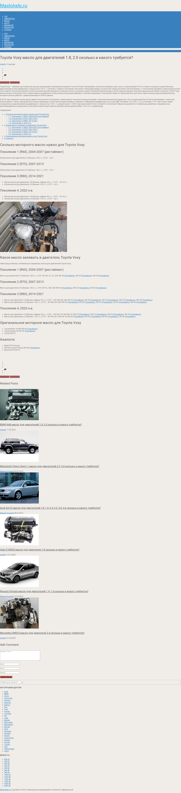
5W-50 (7, 772)
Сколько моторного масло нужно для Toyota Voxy (26, 114)
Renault (7, 733)
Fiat (5, 707)
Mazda (7, 720)
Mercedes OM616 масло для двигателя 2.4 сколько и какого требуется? (42, 632)
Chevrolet (8, 698)
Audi (6, 692)
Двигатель (9, 19)
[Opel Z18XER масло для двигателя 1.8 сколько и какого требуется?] (90, 530)
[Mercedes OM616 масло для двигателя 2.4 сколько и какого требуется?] (90, 613)
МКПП (7, 21)
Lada (6, 718)
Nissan (7, 727)
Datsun (7, 705)
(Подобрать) (69, 276)
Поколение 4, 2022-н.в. (19, 123)
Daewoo (7, 703)
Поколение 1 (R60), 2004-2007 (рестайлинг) (28, 116)
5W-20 (7, 766)
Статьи (7, 30)
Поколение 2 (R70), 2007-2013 (22, 119)
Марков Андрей (7, 471)
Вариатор (9, 25)
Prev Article (5, 82)
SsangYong (9, 738)
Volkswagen (9, 749)
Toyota (3, 51)
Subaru (7, 740)
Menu (2, 12)
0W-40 (7, 764)
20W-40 (7, 783)
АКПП (6, 23)
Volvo (6, 751)
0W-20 (7, 759)
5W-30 (7, 768)
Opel (6, 729)
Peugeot (7, 731)
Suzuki (7, 742)
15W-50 (7, 781)
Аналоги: (9, 138)
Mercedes (8, 722)
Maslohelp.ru (13, 5)
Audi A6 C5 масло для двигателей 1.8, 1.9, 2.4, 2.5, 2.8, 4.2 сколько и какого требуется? (50, 507)
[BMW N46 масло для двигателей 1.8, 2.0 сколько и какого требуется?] (90, 405)
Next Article (15, 82)
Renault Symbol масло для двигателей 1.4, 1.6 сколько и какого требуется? (44, 591)
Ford (6, 709)
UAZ (6, 747)
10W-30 (7, 775)
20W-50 (7, 786)
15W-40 (7, 779)
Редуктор (9, 27)
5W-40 (7, 770)
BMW (6, 694)
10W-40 (7, 777)
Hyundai (7, 714)
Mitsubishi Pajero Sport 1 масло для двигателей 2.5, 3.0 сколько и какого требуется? (49, 466)
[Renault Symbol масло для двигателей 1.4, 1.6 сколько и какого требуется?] (90, 571)
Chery (6, 696)
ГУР (6, 16)
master (3, 64)
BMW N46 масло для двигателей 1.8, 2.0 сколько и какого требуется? (41, 424)
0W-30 (7, 761)
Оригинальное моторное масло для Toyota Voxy (25, 136)
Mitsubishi (8, 725)
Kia (5, 716)
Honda (7, 711)
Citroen (7, 700)
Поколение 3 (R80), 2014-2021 (22, 121)
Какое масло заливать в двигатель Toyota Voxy (25, 125)
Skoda (6, 736)
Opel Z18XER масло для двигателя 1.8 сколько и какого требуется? (39, 549)
